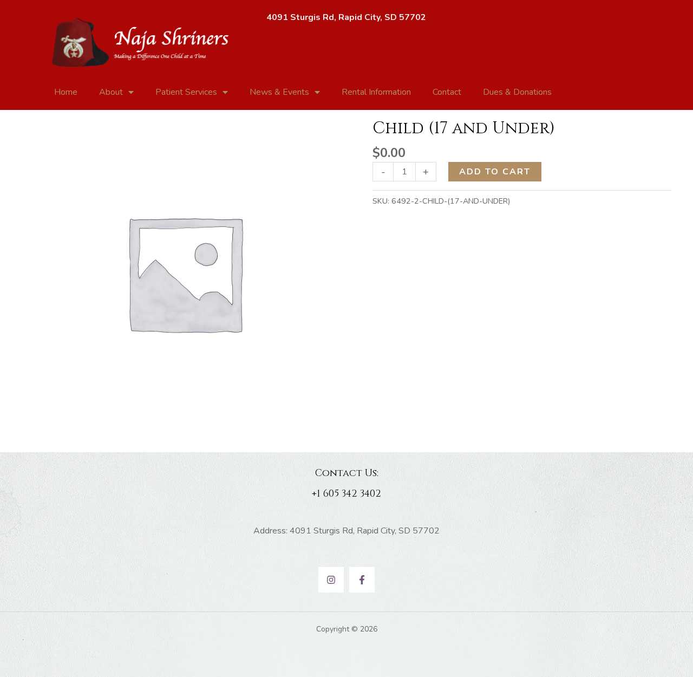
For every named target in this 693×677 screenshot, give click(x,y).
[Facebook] (362, 580)
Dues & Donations (517, 92)
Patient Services (186, 92)
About (111, 92)
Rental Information (376, 92)
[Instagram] (331, 580)
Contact (447, 92)
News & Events (279, 92)
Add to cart (495, 172)
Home (65, 92)
